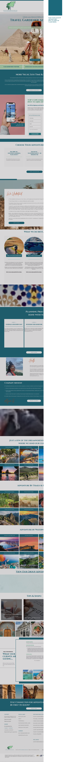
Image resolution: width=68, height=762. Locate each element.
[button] (65, 2)
